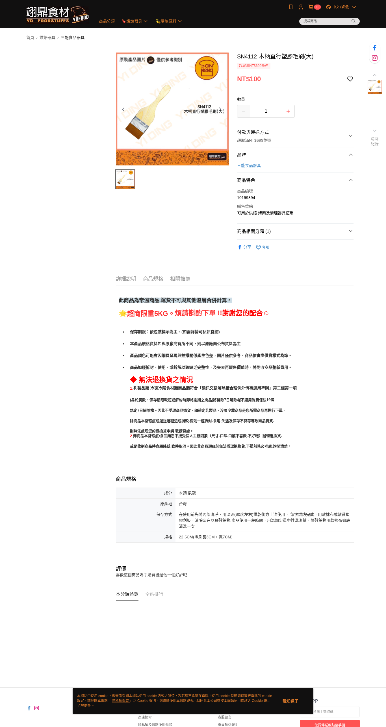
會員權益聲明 (228, 725)
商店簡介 (145, 717)
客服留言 (224, 717)
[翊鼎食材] (57, 15)
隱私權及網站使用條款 (155, 725)
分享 (247, 247)
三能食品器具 (249, 165)
